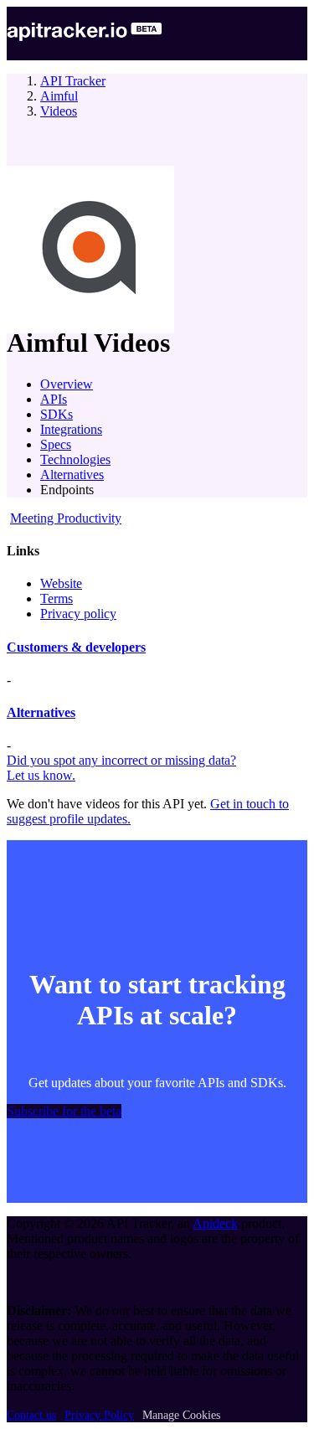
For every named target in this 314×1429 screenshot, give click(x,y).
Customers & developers (76, 647)
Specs (55, 444)
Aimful (59, 96)
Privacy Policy (99, 1415)
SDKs (56, 414)
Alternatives (72, 474)
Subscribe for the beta (64, 1111)
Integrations (71, 429)
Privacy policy (78, 613)
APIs (53, 399)
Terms (56, 598)
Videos (58, 111)
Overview (66, 384)
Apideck (215, 1223)
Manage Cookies (181, 1415)
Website (61, 583)
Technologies (75, 459)
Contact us (31, 1415)
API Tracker (73, 81)
